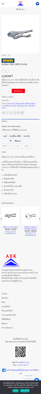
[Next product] (3, 71)
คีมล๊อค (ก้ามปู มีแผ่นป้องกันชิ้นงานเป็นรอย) (30, 228)
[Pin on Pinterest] (18, 113)
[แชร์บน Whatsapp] (3, 113)
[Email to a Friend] (15, 113)
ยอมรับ (15, 390)
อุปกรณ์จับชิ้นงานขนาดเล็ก (9, 106)
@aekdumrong (24, 362)
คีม (9, 55)
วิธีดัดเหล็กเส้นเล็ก (30, 104)
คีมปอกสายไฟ (11, 104)
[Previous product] (7, 71)
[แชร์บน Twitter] (11, 113)
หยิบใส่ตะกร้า (18, 91)
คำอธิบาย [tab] (4, 121)
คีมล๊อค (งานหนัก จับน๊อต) (10, 227)
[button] (3, 3)
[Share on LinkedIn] (22, 113)
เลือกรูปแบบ (10, 232)
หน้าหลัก (4, 55)
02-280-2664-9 (22, 365)
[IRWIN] (8, 60)
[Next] (39, 223)
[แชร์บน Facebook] (7, 113)
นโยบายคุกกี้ (25, 390)
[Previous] (1, 223)
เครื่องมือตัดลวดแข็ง (22, 106)
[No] (38, 388)
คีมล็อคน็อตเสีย (20, 104)
